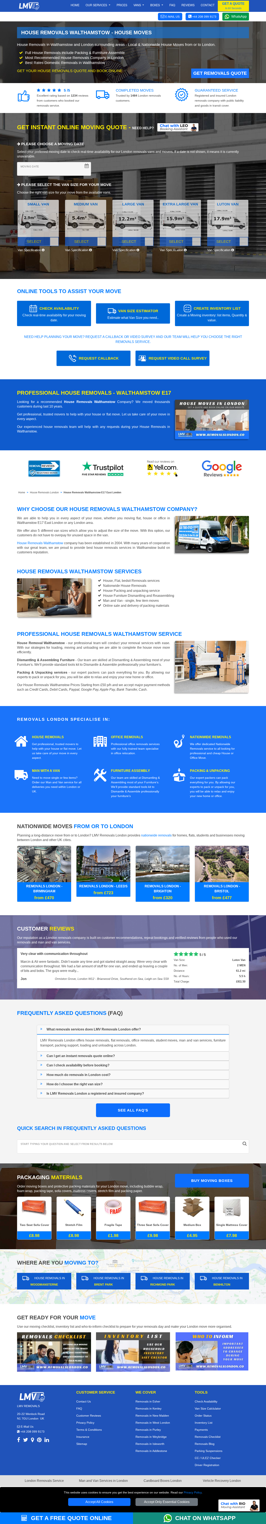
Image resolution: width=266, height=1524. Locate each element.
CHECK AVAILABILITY (54, 314)
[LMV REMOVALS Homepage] (29, 6)
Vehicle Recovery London (222, 1480)
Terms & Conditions (89, 1429)
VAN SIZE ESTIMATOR (133, 314)
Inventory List (203, 1422)
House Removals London (44, 492)
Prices (122, 5)
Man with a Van (46, 770)
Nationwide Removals (210, 737)
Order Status (203, 1415)
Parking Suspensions (208, 1450)
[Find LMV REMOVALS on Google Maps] (32, 1440)
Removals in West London (152, 1422)
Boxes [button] (155, 5)
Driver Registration (207, 1464)
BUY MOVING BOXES (212, 1180)
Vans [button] (137, 5)
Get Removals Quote (220, 73)
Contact (208, 5)
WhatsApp (239, 16)
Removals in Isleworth (149, 1443)
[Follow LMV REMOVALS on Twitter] (25, 1440)
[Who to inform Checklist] (212, 1350)
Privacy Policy (193, 1492)
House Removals (48, 737)
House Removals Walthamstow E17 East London (92, 492)
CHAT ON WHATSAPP (205, 1518)
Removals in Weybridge (151, 1436)
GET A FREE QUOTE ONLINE (70, 1518)
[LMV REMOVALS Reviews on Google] (222, 468)
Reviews (188, 5)
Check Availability (206, 1401)
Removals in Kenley (148, 1408)
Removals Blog (204, 1443)
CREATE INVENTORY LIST (212, 314)
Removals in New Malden (152, 1415)
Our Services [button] (97, 5)
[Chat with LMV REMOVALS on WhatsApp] (169, 1518)
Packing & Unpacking (210, 770)
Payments (201, 1429)
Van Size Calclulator (208, 1408)
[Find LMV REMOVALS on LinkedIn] (46, 1440)
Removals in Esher (147, 1401)
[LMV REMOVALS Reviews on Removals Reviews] (44, 468)
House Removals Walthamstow (40, 543)
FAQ (79, 1408)
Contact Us (83, 1401)
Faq (172, 5)
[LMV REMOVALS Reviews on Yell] (163, 468)
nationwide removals (156, 835)
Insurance (82, 1436)
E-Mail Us (26, 1426)
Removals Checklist (207, 1436)
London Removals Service (44, 1480)
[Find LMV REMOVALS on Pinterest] (39, 1440)
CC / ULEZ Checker (208, 1457)
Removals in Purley (148, 1429)
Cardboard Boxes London (163, 1480)
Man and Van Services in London (103, 1480)
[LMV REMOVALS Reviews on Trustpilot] (103, 468)
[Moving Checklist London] (54, 1351)
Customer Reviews (88, 1415)
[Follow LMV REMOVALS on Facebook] (18, 1440)
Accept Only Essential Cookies (167, 1502)
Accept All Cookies (99, 1502)
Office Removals (127, 737)
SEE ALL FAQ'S (133, 1110)
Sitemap (81, 1443)
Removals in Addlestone (151, 1450)
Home (75, 5)
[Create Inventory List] (133, 1351)
